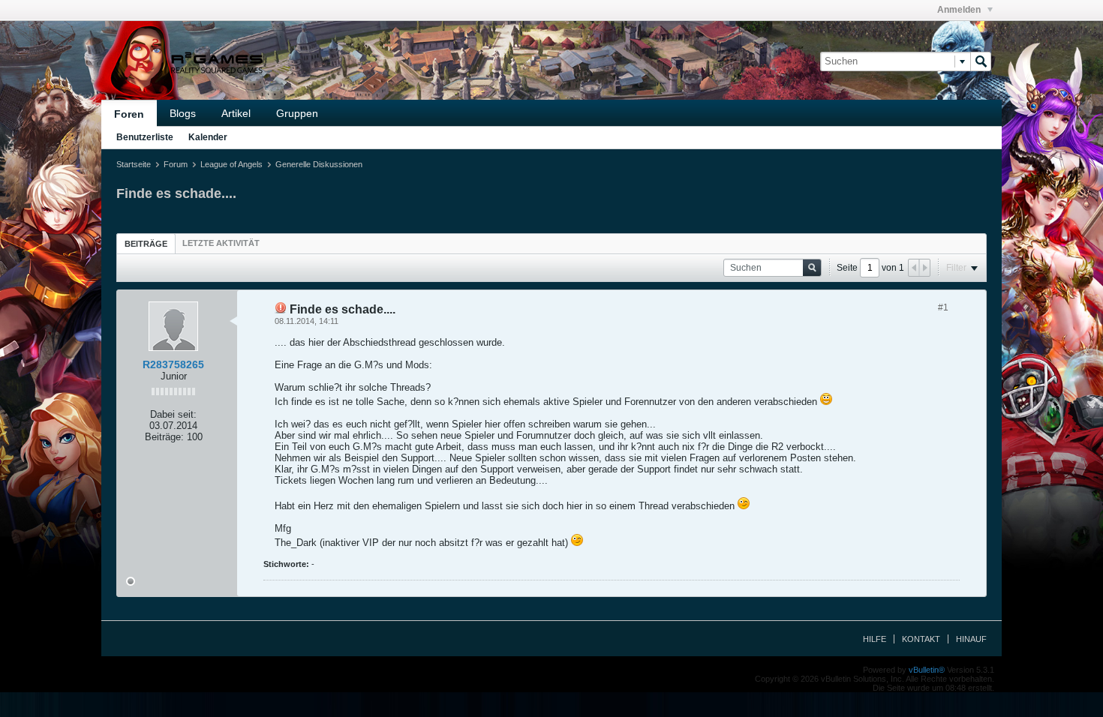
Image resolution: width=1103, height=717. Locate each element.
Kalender (207, 137)
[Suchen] (980, 61)
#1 (943, 307)
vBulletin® (927, 669)
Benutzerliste (144, 137)
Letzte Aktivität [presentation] (221, 243)
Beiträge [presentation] (146, 243)
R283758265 (173, 364)
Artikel (236, 113)
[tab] (146, 243)
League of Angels (231, 164)
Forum (176, 164)
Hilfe (874, 639)
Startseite (133, 164)
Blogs (183, 113)
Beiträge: (164, 436)
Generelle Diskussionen (318, 164)
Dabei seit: (173, 414)
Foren (129, 114)
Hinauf (971, 639)
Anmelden (960, 9)
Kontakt (921, 639)
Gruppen (297, 113)
